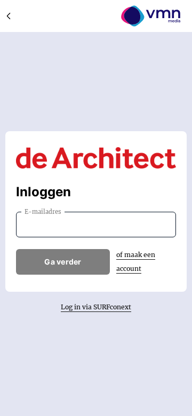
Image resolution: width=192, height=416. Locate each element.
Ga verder (63, 261)
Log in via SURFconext (96, 307)
